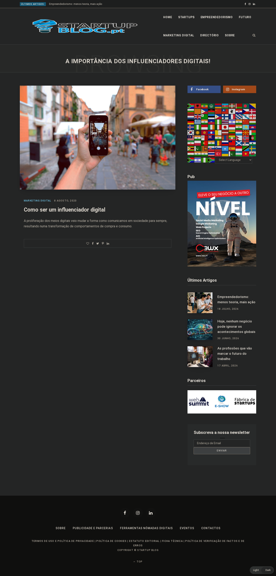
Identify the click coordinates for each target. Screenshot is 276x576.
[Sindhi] (197, 148)
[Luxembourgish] (239, 132)
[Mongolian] (225, 137)
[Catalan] (197, 111)
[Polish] (197, 143)
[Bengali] (245, 105)
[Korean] (191, 132)
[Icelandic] (191, 127)
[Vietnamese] (245, 153)
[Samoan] (232, 143)
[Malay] (191, 137)
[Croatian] (239, 111)
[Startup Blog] (85, 26)
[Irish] (211, 127)
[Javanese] (232, 127)
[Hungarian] (252, 121)
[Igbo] (197, 127)
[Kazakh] (245, 127)
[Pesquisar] (254, 35)
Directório (209, 35)
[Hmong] (245, 121)
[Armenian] (218, 105)
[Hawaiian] (225, 121)
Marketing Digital (178, 35)
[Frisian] (239, 116)
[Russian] (225, 143)
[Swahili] (245, 148)
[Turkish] (218, 153)
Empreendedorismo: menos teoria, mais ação (75, 3)
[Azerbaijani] (225, 105)
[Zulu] (211, 160)
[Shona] (191, 148)
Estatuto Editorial (144, 541)
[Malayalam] (197, 137)
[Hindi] (239, 121)
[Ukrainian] (225, 153)
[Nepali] (239, 137)
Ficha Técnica (172, 541)
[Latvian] (225, 132)
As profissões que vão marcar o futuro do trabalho (234, 353)
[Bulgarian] (191, 111)
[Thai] (211, 153)
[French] (232, 116)
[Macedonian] (245, 132)
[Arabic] (211, 105)
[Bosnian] (252, 105)
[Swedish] (252, 148)
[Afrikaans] (191, 105)
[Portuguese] (204, 143)
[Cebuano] (204, 111)
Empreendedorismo (217, 17)
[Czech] (245, 111)
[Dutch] (191, 116)
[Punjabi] (211, 143)
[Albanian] (197, 105)
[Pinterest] (103, 243)
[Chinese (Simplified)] (218, 111)
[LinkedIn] (108, 243)
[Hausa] (218, 121)
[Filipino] (218, 116)
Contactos (210, 528)
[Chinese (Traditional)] (225, 111)
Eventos (187, 528)
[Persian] (191, 143)
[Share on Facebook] (93, 243)
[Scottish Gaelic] (239, 143)
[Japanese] (225, 127)
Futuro (245, 17)
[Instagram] (138, 513)
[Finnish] (225, 116)
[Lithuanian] (232, 132)
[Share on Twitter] (97, 243)
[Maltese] (204, 137)
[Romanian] (218, 143)
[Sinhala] (204, 148)
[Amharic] (204, 105)
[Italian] (218, 127)
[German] (191, 121)
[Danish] (252, 111)
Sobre (230, 35)
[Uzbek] (239, 153)
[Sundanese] (239, 148)
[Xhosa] (191, 160)
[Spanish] (232, 148)
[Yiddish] (197, 160)
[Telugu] (204, 153)
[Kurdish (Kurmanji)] (197, 132)
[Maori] (211, 137)
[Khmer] (252, 127)
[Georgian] (252, 116)
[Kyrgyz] (204, 132)
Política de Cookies (111, 541)
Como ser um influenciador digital (64, 210)
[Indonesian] (204, 127)
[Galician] (245, 116)
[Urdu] (232, 153)
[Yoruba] (204, 160)
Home (167, 17)
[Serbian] (245, 143)
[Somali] (225, 148)
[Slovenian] (218, 148)
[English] (197, 116)
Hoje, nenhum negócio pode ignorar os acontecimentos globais (236, 326)
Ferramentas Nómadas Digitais (146, 528)
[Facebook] (125, 513)
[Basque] (232, 105)
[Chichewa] (211, 111)
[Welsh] (252, 153)
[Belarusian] (239, 105)
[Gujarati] (204, 121)
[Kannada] (239, 127)
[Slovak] (211, 148)
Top (139, 561)
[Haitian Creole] (211, 121)
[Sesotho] (252, 143)
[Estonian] (211, 116)
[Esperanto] (204, 116)
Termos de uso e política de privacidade (63, 541)
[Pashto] (252, 137)
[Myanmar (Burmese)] (232, 137)
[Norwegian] (245, 137)
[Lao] (211, 132)
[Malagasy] (252, 132)
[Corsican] (232, 111)
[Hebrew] (232, 121)
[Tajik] (191, 153)
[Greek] (197, 121)
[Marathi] (218, 137)
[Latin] (218, 132)
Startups (186, 17)
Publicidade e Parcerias (93, 528)
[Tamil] (197, 153)
